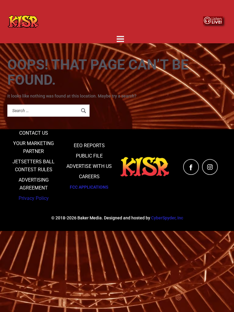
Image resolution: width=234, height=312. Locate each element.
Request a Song (80, 8)
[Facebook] (191, 167)
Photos (120, 26)
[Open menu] (120, 39)
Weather (170, 8)
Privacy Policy (34, 198)
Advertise (130, 8)
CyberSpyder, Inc (167, 217)
